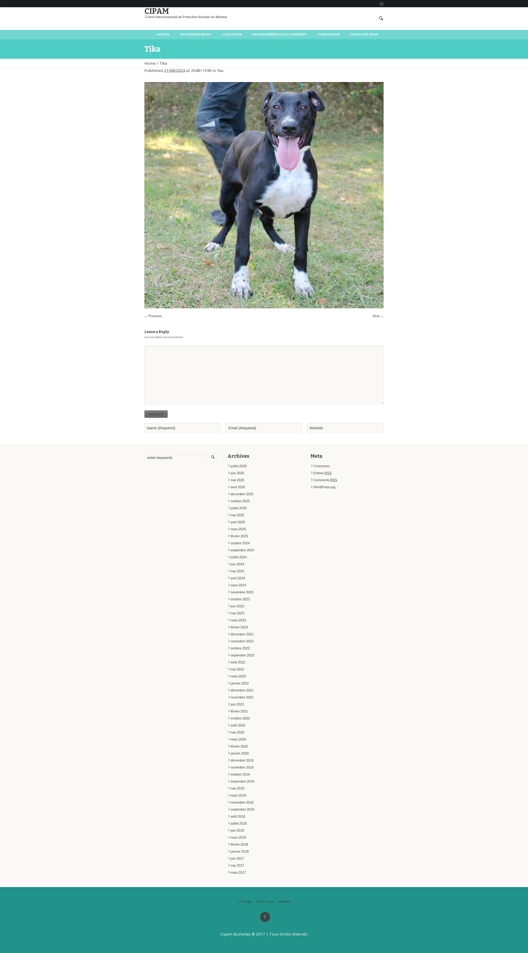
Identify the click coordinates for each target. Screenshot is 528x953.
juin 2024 (237, 564)
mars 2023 (238, 620)
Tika (220, 71)
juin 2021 (237, 704)
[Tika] (264, 195)
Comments (325, 480)
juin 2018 (237, 830)
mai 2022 (237, 669)
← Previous (152, 316)
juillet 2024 (239, 557)
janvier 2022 (240, 683)
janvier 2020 (240, 753)
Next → (378, 316)
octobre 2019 (240, 774)
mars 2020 (238, 739)
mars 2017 (238, 872)
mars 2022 (238, 676)
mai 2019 (237, 788)
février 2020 (239, 746)
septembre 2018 (242, 809)
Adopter (284, 901)
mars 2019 (238, 795)
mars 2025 (238, 529)
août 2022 (238, 662)
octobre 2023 (240, 599)
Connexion (322, 466)
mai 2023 (237, 613)
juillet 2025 (239, 508)
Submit (156, 414)
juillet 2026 (239, 466)
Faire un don (265, 901)
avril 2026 (238, 487)
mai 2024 (237, 571)
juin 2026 (237, 473)
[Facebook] (382, 4)
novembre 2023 (242, 592)
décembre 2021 (242, 690)
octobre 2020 (240, 718)
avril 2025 (238, 522)
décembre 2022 (242, 634)
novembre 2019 (242, 767)
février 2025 (239, 536)
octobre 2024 (240, 543)
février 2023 (239, 627)
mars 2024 (238, 585)
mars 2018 (238, 837)
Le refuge (245, 901)
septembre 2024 (242, 550)
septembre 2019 (242, 781)
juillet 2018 (239, 823)
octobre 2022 (240, 648)
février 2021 (239, 711)
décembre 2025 (242, 494)
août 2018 (238, 816)
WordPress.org (324, 487)
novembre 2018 (242, 802)
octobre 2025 (240, 501)
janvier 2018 (240, 851)
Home (150, 63)
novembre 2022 (242, 641)
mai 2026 (237, 480)
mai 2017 (237, 865)
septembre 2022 (242, 655)
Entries (323, 473)
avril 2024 (238, 578)
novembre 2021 (242, 697)
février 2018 (239, 844)
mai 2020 (237, 732)
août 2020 (238, 725)
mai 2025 (237, 515)
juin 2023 (237, 606)
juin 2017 (237, 858)
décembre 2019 (242, 760)
